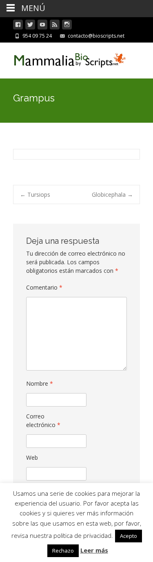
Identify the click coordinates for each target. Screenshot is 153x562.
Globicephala (112, 194)
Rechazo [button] (63, 550)
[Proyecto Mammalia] (63, 59)
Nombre (39, 383)
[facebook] (18, 26)
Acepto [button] (128, 536)
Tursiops (35, 194)
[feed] (55, 26)
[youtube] (42, 26)
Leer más (94, 550)
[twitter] (30, 26)
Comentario (44, 287)
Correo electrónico (43, 420)
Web (32, 457)
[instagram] (67, 26)
